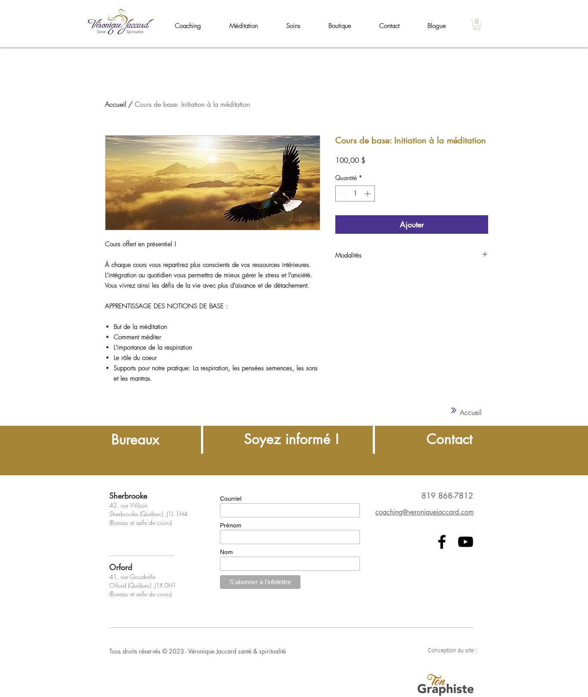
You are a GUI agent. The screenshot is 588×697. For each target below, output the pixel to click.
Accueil (115, 104)
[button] (476, 24)
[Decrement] (342, 193)
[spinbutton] (355, 193)
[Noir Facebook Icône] (442, 542)
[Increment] (368, 193)
